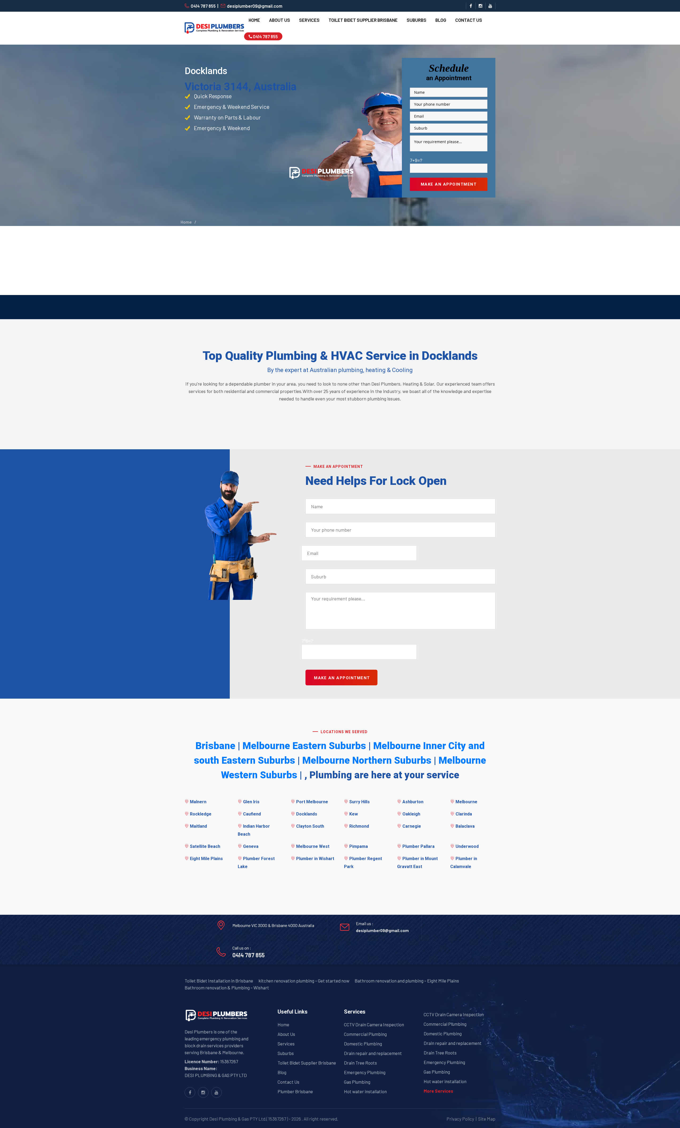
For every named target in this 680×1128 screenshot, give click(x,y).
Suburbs (286, 1053)
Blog (440, 20)
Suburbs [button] (416, 20)
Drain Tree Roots (360, 1062)
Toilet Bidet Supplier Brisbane (363, 20)
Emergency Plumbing (364, 1072)
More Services (438, 1090)
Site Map (486, 1118)
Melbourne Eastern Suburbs (304, 745)
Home (254, 20)
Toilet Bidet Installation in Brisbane (219, 980)
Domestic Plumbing (363, 1043)
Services (286, 1043)
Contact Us (468, 20)
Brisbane (215, 745)
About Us (279, 20)
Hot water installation (365, 1091)
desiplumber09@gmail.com (254, 5)
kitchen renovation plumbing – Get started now (303, 980)
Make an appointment (449, 184)
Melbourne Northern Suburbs (366, 760)
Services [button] (309, 20)
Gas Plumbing (357, 1081)
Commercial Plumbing (365, 1034)
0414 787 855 (203, 5)
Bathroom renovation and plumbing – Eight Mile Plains (407, 980)
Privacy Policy (460, 1118)
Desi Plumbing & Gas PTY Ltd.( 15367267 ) (248, 1118)
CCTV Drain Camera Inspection (374, 1024)
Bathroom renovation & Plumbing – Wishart (227, 987)
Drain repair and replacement (373, 1053)
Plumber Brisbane (295, 1091)
